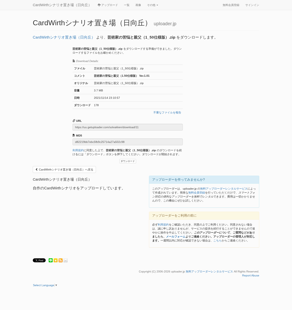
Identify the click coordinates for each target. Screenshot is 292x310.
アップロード (109, 5)
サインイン (252, 5)
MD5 (78, 135)
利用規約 (78, 150)
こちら (217, 240)
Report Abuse (250, 275)
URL (78, 120)
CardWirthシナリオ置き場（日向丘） (62, 5)
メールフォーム (176, 236)
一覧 (127, 5)
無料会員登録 (231, 5)
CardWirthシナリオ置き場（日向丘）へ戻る (65, 169)
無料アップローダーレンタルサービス (224, 188)
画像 (138, 5)
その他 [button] (151, 5)
